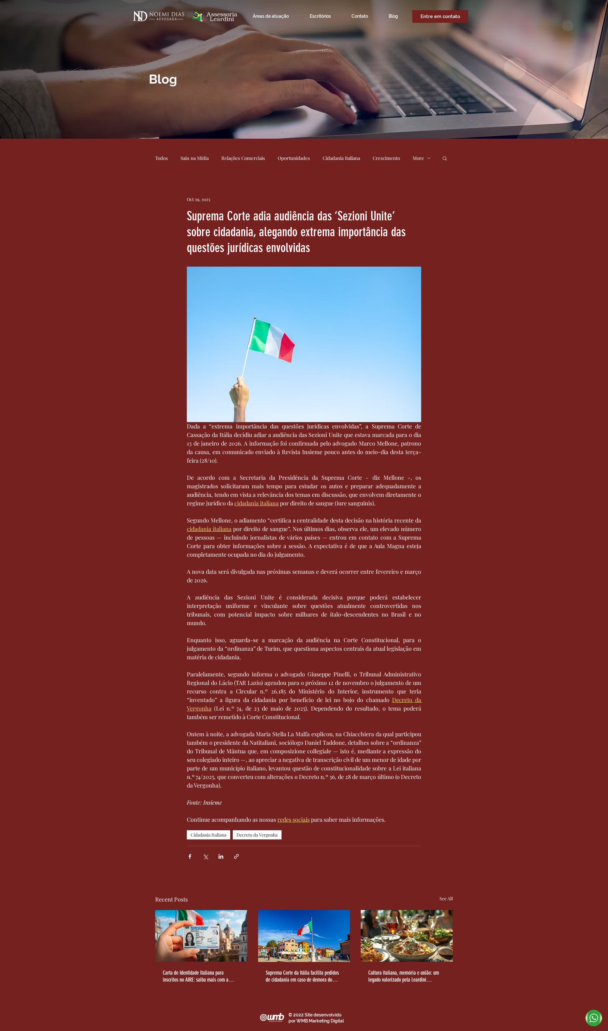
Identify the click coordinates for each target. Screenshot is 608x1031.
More (418, 158)
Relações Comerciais (243, 158)
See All (446, 898)
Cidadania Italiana (341, 158)
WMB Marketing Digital (320, 1020)
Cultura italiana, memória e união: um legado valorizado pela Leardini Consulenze (403, 976)
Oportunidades (294, 158)
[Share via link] (236, 856)
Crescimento (386, 158)
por (292, 1020)
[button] (445, 158)
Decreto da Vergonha (257, 835)
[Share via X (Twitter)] (205, 856)
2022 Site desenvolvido (317, 1014)
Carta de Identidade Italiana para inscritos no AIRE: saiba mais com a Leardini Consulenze (195, 976)
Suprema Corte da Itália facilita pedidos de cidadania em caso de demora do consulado (302, 976)
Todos (161, 158)
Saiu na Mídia (194, 158)
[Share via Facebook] (190, 856)
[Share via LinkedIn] (221, 856)
